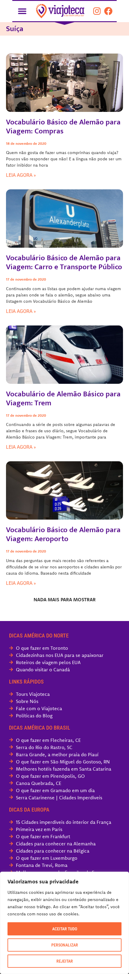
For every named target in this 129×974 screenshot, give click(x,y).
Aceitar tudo (64, 928)
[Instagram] (97, 11)
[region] (64, 923)
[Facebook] (108, 11)
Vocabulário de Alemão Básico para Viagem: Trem (63, 398)
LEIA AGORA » (21, 175)
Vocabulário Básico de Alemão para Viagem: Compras (63, 126)
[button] (22, 11)
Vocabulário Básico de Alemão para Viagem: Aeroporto (63, 534)
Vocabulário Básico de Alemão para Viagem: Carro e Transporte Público (64, 262)
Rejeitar (64, 961)
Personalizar (64, 945)
